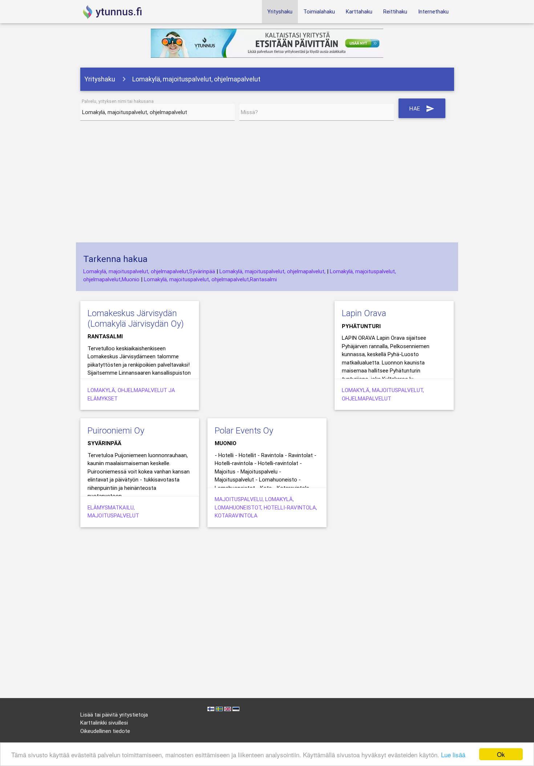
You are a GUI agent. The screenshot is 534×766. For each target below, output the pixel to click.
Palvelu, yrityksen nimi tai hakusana (118, 101)
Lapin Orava (364, 313)
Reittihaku (395, 11)
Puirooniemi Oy (116, 430)
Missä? (249, 112)
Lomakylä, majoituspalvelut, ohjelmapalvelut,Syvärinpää (149, 271)
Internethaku (433, 11)
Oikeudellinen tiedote (105, 730)
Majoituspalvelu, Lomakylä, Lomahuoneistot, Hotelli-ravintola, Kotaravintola (266, 507)
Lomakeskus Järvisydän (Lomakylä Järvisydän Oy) (136, 318)
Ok (501, 754)
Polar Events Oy (244, 430)
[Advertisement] (267, 184)
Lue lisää (453, 754)
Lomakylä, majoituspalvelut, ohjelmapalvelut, (272, 271)
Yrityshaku (279, 11)
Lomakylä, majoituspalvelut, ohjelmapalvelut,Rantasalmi (210, 279)
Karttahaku (359, 11)
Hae (421, 108)
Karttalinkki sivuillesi (104, 722)
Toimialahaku (319, 11)
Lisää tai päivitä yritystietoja (114, 714)
